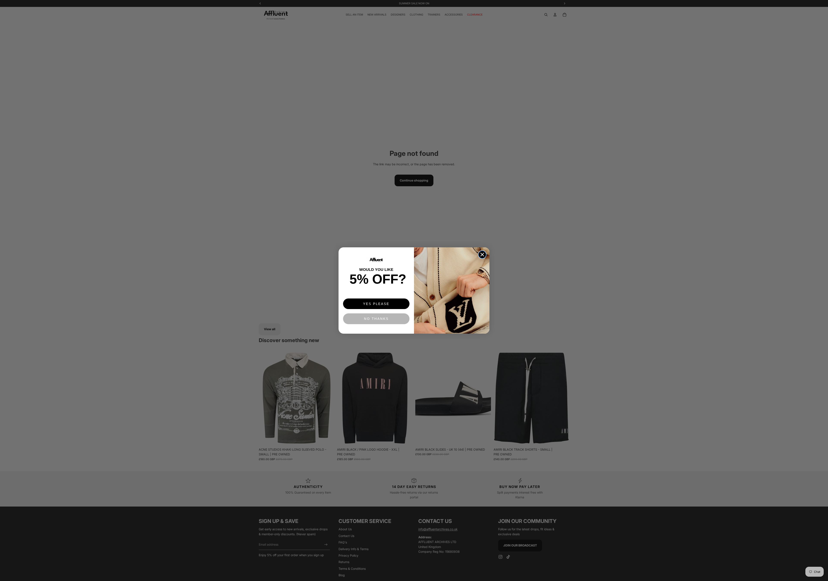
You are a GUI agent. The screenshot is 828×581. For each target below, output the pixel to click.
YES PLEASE (376, 304)
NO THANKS (376, 318)
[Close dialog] (482, 254)
